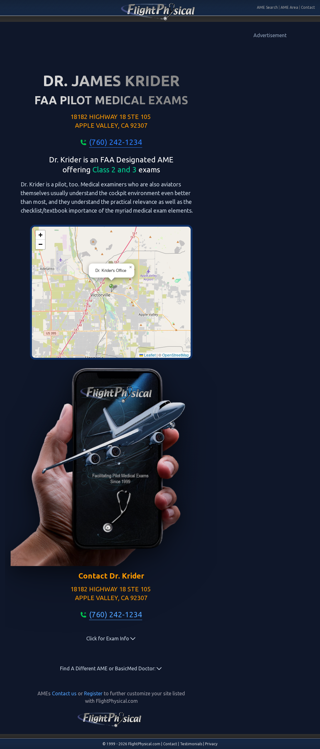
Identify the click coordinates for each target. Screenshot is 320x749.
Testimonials (191, 744)
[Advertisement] (270, 132)
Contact (308, 7)
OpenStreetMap (175, 354)
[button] (111, 288)
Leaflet (149, 354)
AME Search (267, 7)
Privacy (211, 744)
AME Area (289, 7)
